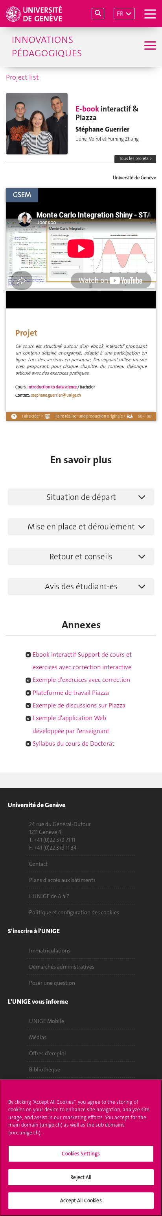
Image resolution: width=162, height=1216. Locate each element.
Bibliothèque (44, 1069)
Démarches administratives (61, 966)
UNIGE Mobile (46, 1021)
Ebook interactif (54, 654)
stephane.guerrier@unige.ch (56, 395)
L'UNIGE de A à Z (49, 896)
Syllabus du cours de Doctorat (73, 743)
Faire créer (31, 416)
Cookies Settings (81, 1153)
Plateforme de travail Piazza (71, 693)
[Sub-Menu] (149, 46)
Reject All (80, 1177)
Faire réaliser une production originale (89, 416)
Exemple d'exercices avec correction (81, 680)
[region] (81, 1147)
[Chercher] (98, 13)
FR (120, 13)
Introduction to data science (52, 387)
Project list (22, 77)
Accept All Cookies (80, 1200)
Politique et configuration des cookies (74, 912)
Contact (38, 863)
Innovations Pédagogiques (47, 46)
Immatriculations (49, 950)
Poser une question (52, 982)
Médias (37, 1037)
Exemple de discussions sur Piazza (79, 705)
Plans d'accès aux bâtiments (62, 880)
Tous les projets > (135, 159)
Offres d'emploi (47, 1053)
